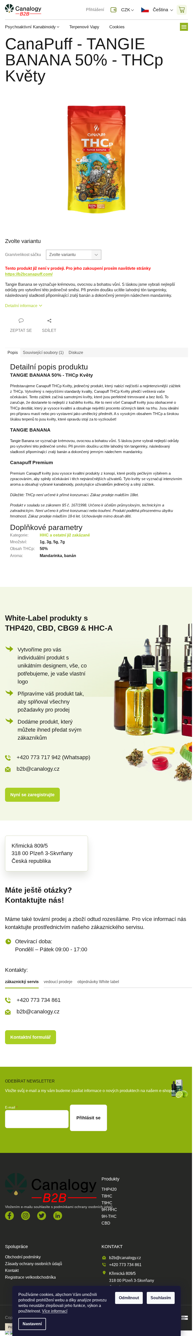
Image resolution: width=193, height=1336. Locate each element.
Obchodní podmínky (23, 1257)
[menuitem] (34, 27)
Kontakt (12, 1271)
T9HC (107, 1203)
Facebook (9, 1215)
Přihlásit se (88, 1117)
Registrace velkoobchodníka (30, 1277)
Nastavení (32, 1324)
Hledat (54, 10)
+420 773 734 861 (39, 1000)
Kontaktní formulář (30, 1037)
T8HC (107, 1196)
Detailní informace (21, 306)
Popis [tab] (13, 352)
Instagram (25, 1215)
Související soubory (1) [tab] (43, 352)
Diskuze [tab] (76, 352)
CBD (106, 1223)
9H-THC (109, 1217)
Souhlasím (161, 1298)
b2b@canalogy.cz (38, 769)
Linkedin (57, 1215)
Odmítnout (129, 1298)
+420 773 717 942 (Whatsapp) (53, 757)
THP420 (109, 1189)
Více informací (54, 1311)
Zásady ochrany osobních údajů (33, 1264)
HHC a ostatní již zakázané (65, 535)
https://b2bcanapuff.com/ (29, 274)
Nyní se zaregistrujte (32, 794)
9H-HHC (109, 1210)
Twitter (41, 1215)
